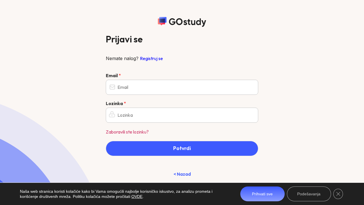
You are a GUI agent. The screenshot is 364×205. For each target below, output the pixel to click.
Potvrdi (182, 148)
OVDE (136, 196)
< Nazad (182, 174)
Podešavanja (308, 194)
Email (113, 75)
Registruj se (151, 58)
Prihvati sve (262, 194)
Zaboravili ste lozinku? (127, 132)
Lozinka (116, 103)
